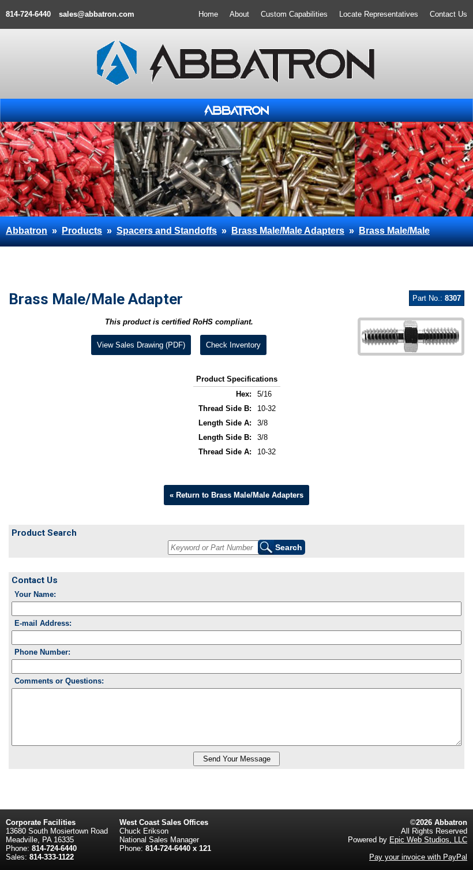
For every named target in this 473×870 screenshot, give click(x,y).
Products (82, 231)
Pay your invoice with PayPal (418, 857)
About (239, 14)
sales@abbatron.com (96, 14)
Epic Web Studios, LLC (428, 839)
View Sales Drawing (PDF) (141, 345)
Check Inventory (233, 345)
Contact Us (448, 14)
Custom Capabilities (294, 14)
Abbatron (26, 231)
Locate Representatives (378, 14)
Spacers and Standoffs (167, 231)
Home (208, 14)
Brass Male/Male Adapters (287, 231)
